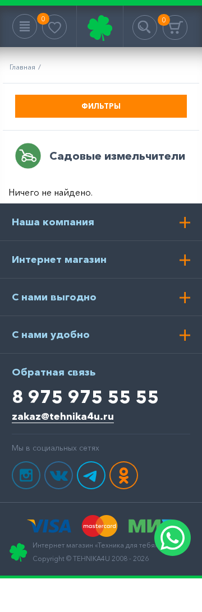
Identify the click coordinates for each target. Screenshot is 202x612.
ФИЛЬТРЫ (101, 105)
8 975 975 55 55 (85, 396)
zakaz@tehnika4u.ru (63, 416)
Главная (22, 66)
